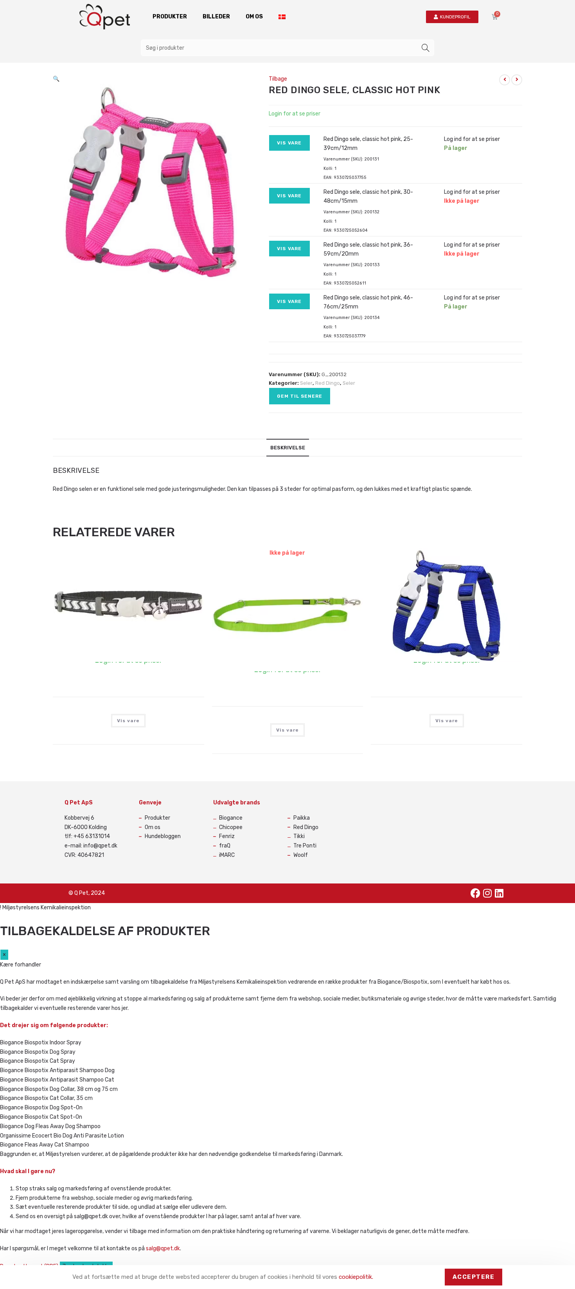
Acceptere (474, 1276)
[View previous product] (504, 79)
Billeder (216, 16)
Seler (306, 383)
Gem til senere (299, 396)
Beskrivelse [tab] (287, 448)
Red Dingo (327, 383)
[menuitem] (282, 17)
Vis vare (289, 143)
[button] (56, 79)
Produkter (170, 16)
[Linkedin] (499, 893)
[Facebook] (476, 893)
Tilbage (278, 79)
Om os (254, 16)
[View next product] (516, 79)
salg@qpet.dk (163, 1248)
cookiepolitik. (356, 1276)
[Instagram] (487, 893)
